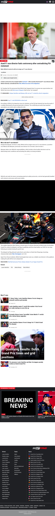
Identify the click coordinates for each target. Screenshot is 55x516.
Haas (15, 464)
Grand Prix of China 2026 (36, 456)
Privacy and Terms (8, 505)
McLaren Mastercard (19, 466)
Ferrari (15, 462)
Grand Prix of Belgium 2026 (37, 474)
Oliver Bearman (5, 480)
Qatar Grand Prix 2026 (36, 498)
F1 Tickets (31, 507)
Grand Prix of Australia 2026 (37, 454)
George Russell (5, 478)
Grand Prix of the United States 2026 (39, 490)
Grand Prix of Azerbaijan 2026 (37, 484)
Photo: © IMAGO (4, 58)
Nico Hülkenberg (5, 494)
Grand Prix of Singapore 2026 (37, 488)
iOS (44, 505)
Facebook (27, 505)
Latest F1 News (4, 60)
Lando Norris (5, 458)
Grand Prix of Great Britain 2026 (38, 472)
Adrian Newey (18, 267)
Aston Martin (17, 456)
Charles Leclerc (5, 456)
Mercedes (16, 468)
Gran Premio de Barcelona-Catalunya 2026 (40, 468)
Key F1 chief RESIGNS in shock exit (17, 100)
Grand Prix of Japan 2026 (36, 458)
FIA (12, 267)
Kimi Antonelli (5, 476)
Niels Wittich (26, 267)
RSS (14, 505)
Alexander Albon (5, 472)
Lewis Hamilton (5, 267)
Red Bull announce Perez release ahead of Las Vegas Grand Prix (25, 262)
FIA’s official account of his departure (29, 83)
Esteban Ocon (5, 482)
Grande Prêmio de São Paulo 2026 (38, 494)
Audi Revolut (17, 458)
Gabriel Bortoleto (6, 492)
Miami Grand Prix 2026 (36, 462)
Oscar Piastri (5, 460)
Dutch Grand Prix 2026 (36, 478)
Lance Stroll (4, 486)
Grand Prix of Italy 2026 (36, 480)
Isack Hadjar (5, 466)
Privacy (35, 507)
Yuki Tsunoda (5, 490)
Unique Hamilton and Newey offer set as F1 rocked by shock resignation (28, 93)
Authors (2, 505)
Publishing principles (4, 507)
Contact (17, 505)
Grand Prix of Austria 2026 (36, 470)
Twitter (31, 505)
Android (41, 505)
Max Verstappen (16, 254)
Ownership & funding (23, 507)
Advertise (22, 505)
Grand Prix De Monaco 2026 (37, 466)
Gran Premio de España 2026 (37, 482)
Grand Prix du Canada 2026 (37, 464)
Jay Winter (3, 72)
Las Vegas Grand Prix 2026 (37, 496)
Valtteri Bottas (5, 496)
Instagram (36, 505)
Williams (16, 474)
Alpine (15, 454)
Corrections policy (14, 507)
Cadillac (16, 460)
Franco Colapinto (6, 462)
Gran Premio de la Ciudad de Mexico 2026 (40, 492)
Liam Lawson (5, 468)
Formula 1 (25, 81)
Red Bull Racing (17, 472)
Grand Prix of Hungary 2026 (37, 476)
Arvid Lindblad (5, 488)
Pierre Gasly (4, 464)
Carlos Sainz (5, 474)
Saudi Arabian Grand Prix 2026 (37, 460)
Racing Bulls (17, 470)
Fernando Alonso (6, 484)
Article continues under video (27, 97)
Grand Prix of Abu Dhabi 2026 (37, 500)
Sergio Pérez (5, 498)
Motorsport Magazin (18, 90)
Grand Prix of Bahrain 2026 (37, 486)
